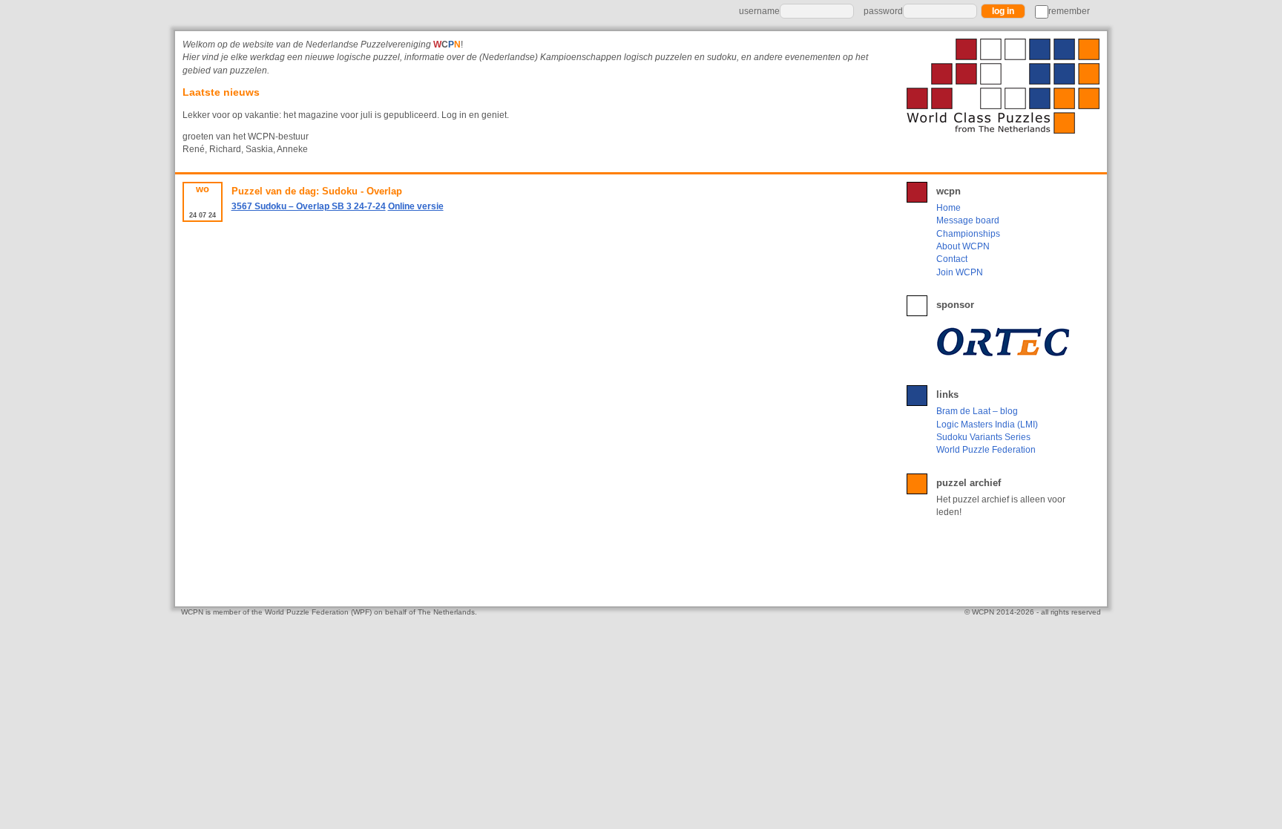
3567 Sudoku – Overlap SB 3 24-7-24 (308, 206)
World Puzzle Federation (986, 449)
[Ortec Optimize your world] (1006, 341)
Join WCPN (959, 272)
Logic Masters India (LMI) (987, 424)
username (759, 11)
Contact (951, 259)
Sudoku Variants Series (983, 437)
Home (948, 207)
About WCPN (963, 246)
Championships (968, 233)
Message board (967, 220)
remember (1069, 11)
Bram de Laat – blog (977, 411)
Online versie (416, 206)
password (883, 11)
